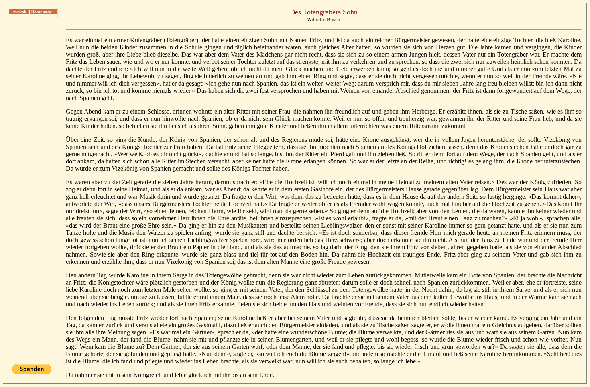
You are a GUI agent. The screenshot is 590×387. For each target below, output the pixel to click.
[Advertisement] (32, 144)
